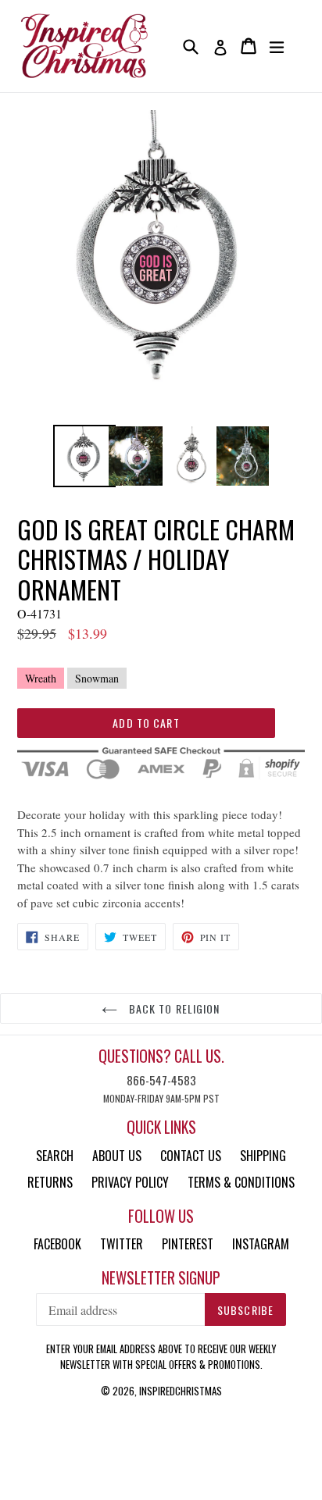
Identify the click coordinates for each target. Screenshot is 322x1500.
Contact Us (190, 1155)
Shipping (263, 1155)
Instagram (260, 1244)
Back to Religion (172, 1008)
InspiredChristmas (180, 1390)
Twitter (121, 1244)
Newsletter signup (161, 1278)
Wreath (40, 678)
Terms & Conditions (241, 1182)
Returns (50, 1182)
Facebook (57, 1244)
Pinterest (187, 1244)
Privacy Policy (130, 1182)
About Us (116, 1155)
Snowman (97, 678)
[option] (80, 456)
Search (54, 1155)
